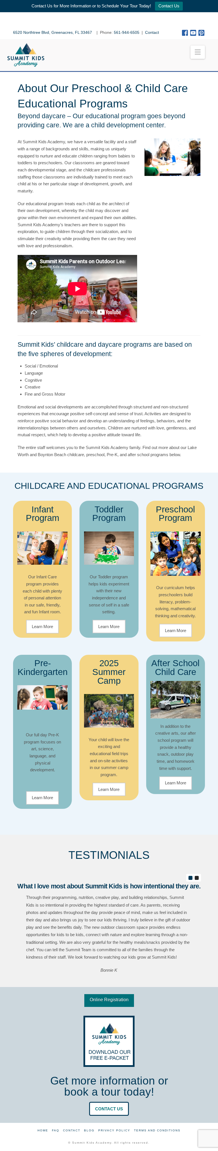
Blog (89, 1130)
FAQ (55, 1130)
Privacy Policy (114, 1130)
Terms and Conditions (157, 1130)
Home (42, 1130)
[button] (197, 52)
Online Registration (109, 999)
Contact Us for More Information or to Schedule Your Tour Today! (91, 5)
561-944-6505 (126, 32)
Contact (152, 32)
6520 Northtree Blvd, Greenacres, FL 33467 (53, 32)
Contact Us (168, 5)
